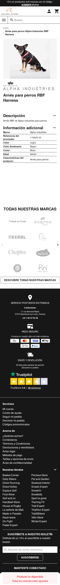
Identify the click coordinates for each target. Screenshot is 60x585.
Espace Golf (9, 490)
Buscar (18, 20)
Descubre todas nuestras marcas (30, 280)
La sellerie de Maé (13, 509)
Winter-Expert (39, 521)
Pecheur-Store (39, 475)
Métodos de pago (12, 455)
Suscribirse (30, 557)
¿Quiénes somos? (13, 436)
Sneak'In (36, 490)
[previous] (2, 244)
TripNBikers (38, 513)
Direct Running (11, 483)
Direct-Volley (10, 486)
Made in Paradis (12, 513)
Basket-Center (11, 475)
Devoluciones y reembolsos (18, 447)
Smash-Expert (39, 486)
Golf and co (9, 498)
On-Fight (7, 521)
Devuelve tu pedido (30, 367)
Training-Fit (37, 502)
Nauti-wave (9, 517)
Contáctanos (30, 307)
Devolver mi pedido (14, 420)
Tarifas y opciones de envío (18, 459)
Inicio (5, 27)
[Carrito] (56, 11)
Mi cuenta (8, 409)
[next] (58, 244)
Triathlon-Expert (40, 509)
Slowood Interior (40, 483)
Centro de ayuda (12, 413)
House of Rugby (12, 506)
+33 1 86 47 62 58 (30, 317)
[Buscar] (12, 20)
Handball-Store (11, 502)
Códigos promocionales (16, 424)
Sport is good (38, 498)
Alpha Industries (29, 88)
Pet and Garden (40, 479)
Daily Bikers (9, 479)
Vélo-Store (37, 517)
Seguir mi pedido (12, 416)
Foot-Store (9, 494)
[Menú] (4, 20)
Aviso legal (9, 451)
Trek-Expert (37, 506)
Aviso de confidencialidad (17, 463)
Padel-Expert (10, 525)
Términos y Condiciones (16, 443)
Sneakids (36, 494)
